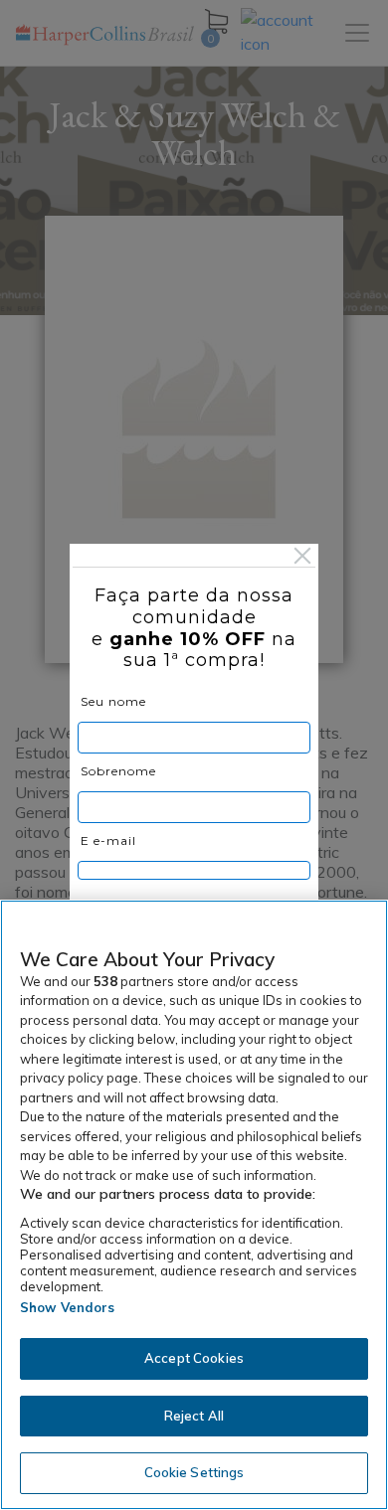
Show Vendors (67, 1307)
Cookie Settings (194, 1472)
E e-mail (108, 840)
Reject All (194, 1416)
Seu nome (113, 701)
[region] (194, 1205)
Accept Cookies (194, 1358)
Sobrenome (118, 770)
